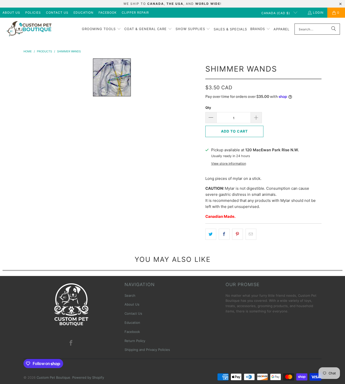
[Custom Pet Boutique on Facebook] (71, 343)
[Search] (333, 29)
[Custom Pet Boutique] (28, 29)
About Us (11, 12)
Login (318, 12)
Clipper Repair (135, 12)
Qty (208, 107)
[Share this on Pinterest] (237, 234)
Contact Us (57, 12)
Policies (33, 12)
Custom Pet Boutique (53, 377)
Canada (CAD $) (276, 13)
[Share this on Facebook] (224, 234)
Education (83, 12)
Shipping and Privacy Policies (147, 350)
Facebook (107, 12)
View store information (228, 163)
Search (130, 295)
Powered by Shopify (88, 377)
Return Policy (135, 341)
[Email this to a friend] (250, 234)
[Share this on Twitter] (210, 234)
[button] (101, 29)
